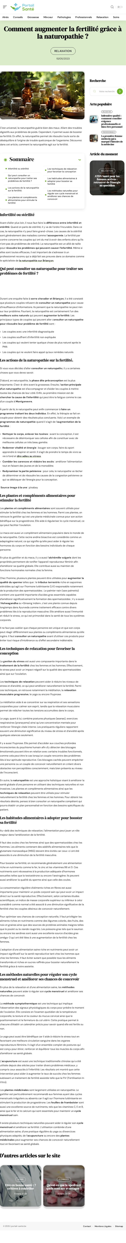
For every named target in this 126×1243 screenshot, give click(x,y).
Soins (21, 1179)
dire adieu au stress (29, 456)
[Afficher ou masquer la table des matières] (57, 160)
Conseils (64, 1179)
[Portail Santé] (22, 7)
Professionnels (109, 132)
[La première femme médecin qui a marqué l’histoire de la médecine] (94, 138)
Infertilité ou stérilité (18, 168)
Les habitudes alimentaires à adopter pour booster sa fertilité (62, 181)
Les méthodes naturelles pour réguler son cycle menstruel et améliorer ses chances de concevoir (62, 194)
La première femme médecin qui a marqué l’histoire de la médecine (112, 140)
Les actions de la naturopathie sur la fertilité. (23, 189)
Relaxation (63, 51)
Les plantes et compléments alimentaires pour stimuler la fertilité (22, 200)
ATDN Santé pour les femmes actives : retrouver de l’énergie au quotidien (107, 180)
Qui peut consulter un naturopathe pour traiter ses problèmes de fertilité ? (22, 178)
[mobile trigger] (5, 7)
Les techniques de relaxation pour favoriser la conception (62, 170)
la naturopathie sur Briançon (36, 260)
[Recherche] (112, 7)
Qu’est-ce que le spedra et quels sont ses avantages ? (64, 1187)
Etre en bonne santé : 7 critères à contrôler (20, 1187)
